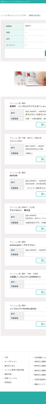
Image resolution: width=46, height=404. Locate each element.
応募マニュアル (10, 378)
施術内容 (8, 374)
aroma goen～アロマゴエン (23, 245)
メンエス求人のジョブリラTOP (13, 15)
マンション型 (15, 103)
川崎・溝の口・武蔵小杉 (32, 138)
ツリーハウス (16, 141)
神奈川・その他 (28, 207)
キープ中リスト (10, 362)
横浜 (24, 103)
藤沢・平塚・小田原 (30, 274)
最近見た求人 (9, 366)
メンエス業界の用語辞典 (14, 370)
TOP (6, 357)
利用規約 (8, 382)
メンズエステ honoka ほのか (23, 308)
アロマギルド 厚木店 (20, 210)
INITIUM (13, 175)
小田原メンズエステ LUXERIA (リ (25, 277)
